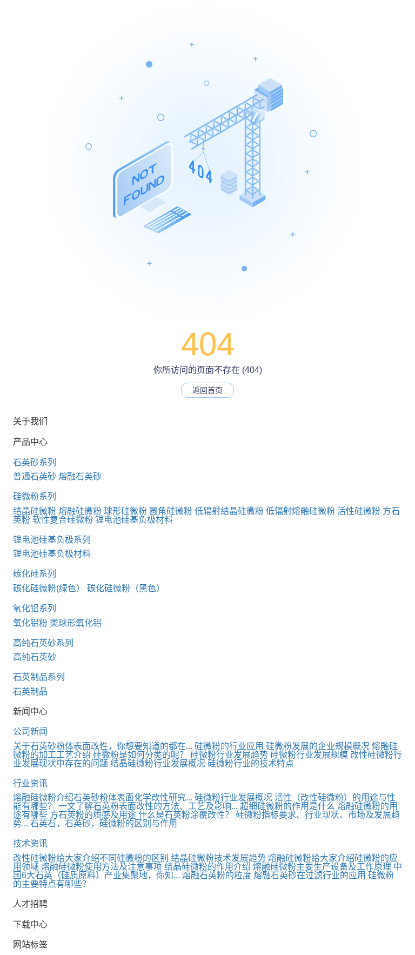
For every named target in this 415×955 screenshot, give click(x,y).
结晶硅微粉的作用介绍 (207, 866)
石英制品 (30, 691)
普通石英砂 (34, 476)
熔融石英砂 (80, 476)
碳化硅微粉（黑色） (126, 588)
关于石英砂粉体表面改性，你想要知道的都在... (102, 746)
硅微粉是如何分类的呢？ (140, 754)
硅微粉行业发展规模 (309, 754)
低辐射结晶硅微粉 (229, 511)
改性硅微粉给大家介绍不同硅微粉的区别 (91, 858)
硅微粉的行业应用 (229, 746)
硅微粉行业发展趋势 (229, 754)
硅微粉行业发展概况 (233, 797)
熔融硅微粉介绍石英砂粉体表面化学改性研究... (102, 797)
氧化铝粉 (30, 622)
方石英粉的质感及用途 (93, 814)
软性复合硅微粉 (62, 519)
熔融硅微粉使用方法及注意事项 (101, 866)
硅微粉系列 (34, 496)
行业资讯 (30, 783)
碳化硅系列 (34, 573)
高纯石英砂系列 (43, 642)
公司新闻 (30, 731)
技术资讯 (30, 843)
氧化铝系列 (34, 608)
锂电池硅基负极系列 (52, 539)
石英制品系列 (39, 677)
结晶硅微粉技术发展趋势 (218, 858)
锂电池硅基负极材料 (134, 519)
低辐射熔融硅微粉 (300, 511)
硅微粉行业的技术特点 (251, 763)
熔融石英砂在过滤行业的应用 (309, 875)
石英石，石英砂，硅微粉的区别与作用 (103, 823)
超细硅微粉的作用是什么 (287, 806)
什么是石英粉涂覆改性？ (185, 814)
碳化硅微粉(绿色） (49, 588)
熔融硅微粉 (80, 511)
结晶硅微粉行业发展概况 (157, 763)
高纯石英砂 (34, 657)
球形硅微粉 (125, 511)
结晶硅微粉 (34, 511)
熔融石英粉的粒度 (216, 875)
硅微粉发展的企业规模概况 (318, 746)
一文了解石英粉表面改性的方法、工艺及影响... (148, 806)
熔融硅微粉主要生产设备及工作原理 (322, 866)
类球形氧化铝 (76, 622)
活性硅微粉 (358, 511)
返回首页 (207, 390)
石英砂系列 (34, 462)
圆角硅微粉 (170, 511)
